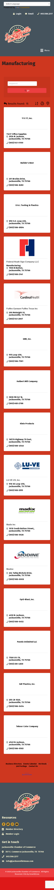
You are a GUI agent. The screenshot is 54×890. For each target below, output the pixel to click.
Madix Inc (10, 525)
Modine (9, 569)
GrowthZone (34, 874)
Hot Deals (43, 764)
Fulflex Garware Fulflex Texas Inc (22, 309)
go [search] (28, 90)
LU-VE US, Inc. (13, 480)
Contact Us (33, 766)
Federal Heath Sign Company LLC (22, 262)
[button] (5, 103)
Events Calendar (30, 764)
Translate (25, 7)
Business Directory (14, 764)
